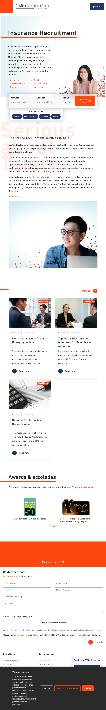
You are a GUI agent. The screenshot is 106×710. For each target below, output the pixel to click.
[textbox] (27, 583)
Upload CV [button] (97, 6)
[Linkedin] (55, 562)
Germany (7, 664)
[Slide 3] (54, 526)
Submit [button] (99, 642)
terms (36, 635)
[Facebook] (59, 562)
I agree (88, 688)
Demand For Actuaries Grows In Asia (26, 422)
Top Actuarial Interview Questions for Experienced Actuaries (75, 342)
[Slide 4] (56, 526)
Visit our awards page (83, 486)
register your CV (13, 576)
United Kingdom (10, 660)
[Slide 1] (49, 526)
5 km (67, 102)
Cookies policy (46, 664)
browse (64, 622)
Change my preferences (67, 688)
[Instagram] (63, 562)
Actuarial (14, 80)
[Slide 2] (52, 526)
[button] (17, 116)
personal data (79, 635)
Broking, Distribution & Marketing (40, 83)
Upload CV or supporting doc (17, 616)
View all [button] (86, 290)
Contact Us (44, 660)
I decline (46, 688)
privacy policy (24, 635)
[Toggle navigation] (6, 6)
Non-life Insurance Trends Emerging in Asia (29, 340)
